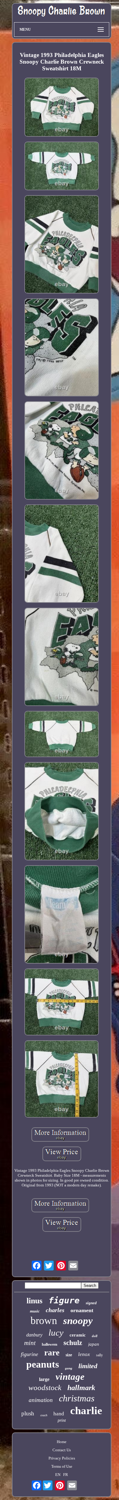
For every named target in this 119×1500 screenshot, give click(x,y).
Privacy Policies (62, 1458)
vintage (70, 1376)
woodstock (44, 1387)
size (69, 1355)
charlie (86, 1411)
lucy (56, 1332)
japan (93, 1344)
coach (43, 1415)
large (44, 1379)
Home (62, 1441)
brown (44, 1320)
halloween (49, 1344)
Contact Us (61, 1450)
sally (99, 1355)
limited (87, 1366)
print (62, 1420)
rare (52, 1352)
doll (94, 1336)
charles (55, 1310)
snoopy (78, 1320)
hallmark (81, 1388)
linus (34, 1300)
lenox (84, 1354)
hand (58, 1414)
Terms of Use (61, 1466)
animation (41, 1400)
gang (68, 1368)
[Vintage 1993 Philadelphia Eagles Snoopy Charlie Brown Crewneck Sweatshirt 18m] (61, 108)
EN (57, 1474)
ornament (81, 1310)
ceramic (78, 1335)
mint (30, 1343)
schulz (72, 1343)
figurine (29, 1354)
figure (64, 1300)
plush (27, 1413)
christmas (77, 1398)
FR (65, 1474)
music (35, 1311)
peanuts (42, 1364)
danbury (34, 1334)
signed (91, 1303)
